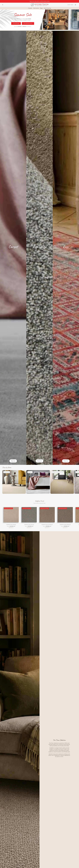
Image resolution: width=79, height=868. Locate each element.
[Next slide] (75, 482)
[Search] (2, 4)
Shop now (13, 460)
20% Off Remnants (28, 23)
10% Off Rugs (16, 23)
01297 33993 (70, 4)
